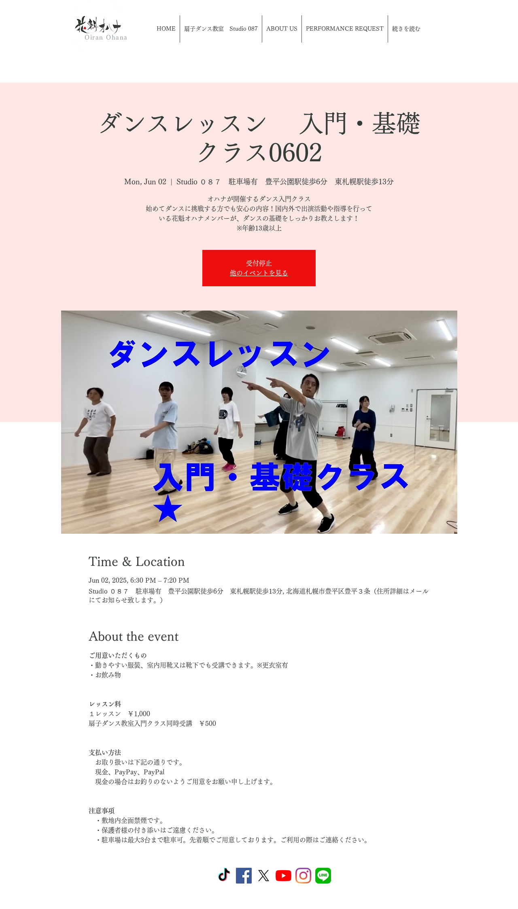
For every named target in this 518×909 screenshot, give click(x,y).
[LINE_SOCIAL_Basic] (323, 876)
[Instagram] (303, 876)
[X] (264, 876)
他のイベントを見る (259, 273)
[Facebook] (244, 876)
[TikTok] (224, 876)
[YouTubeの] (283, 876)
